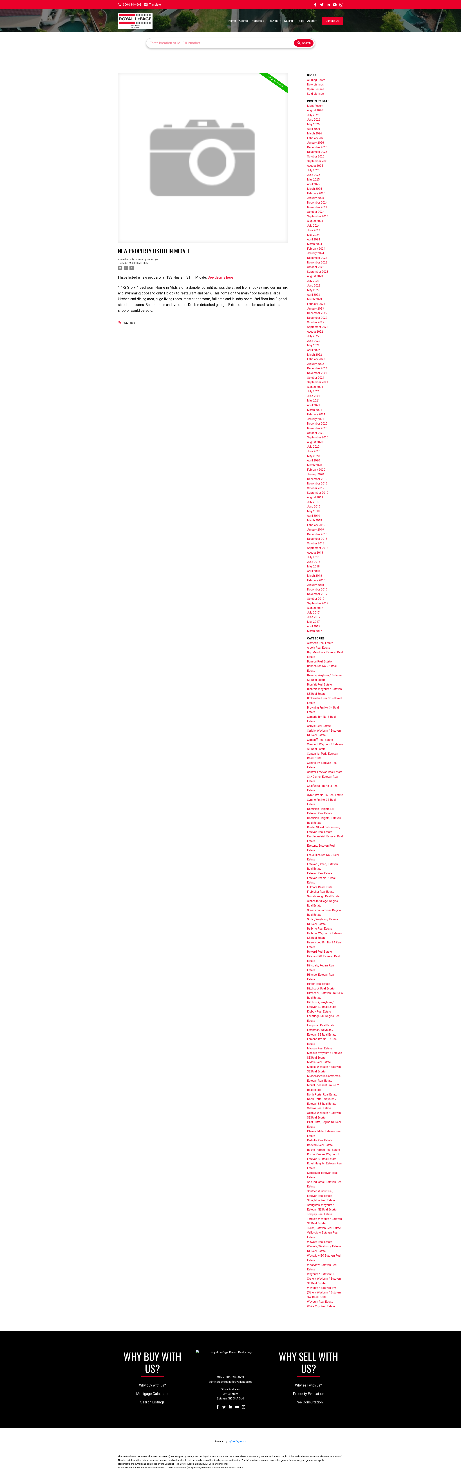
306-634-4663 (132, 4)
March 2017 (314, 631)
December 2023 (317, 258)
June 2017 (313, 617)
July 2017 (313, 612)
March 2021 (314, 410)
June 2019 (313, 506)
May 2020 (313, 456)
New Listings (315, 84)
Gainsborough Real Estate (323, 896)
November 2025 (317, 152)
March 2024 (314, 244)
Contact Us (332, 20)
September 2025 (317, 161)
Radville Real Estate (319, 1140)
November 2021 (317, 373)
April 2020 (313, 460)
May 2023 (313, 290)
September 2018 (317, 548)
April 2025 (313, 184)
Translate (155, 4)
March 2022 (314, 354)
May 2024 (313, 234)
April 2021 (313, 405)
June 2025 (313, 175)
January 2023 (315, 308)
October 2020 (315, 433)
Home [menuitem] (232, 20)
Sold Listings (315, 93)
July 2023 (313, 281)
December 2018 (317, 534)
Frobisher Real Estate (320, 891)
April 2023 (313, 294)
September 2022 (317, 327)
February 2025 (316, 193)
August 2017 (315, 608)
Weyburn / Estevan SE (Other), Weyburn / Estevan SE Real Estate (324, 1278)
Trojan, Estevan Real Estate (324, 1228)
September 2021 (317, 382)
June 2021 (313, 396)
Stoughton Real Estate (321, 1200)
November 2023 (317, 262)
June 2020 (313, 451)
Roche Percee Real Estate (323, 1149)
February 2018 (316, 580)
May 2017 (313, 621)
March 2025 (314, 188)
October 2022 (315, 322)
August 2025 (315, 165)
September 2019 (317, 492)
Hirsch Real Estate (318, 984)
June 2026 (313, 119)
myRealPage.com (237, 1441)
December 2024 (317, 202)
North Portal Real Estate (322, 1094)
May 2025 (313, 179)
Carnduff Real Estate (320, 739)
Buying (274, 20)
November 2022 (317, 317)
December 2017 (317, 589)
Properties (257, 20)
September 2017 (317, 603)
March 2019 (314, 520)
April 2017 (313, 626)
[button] (129, 4)
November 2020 (317, 428)
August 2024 (315, 221)
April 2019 (313, 515)
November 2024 (317, 207)
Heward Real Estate (319, 951)
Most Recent (315, 105)
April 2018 (313, 571)
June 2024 (313, 230)
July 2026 (313, 115)
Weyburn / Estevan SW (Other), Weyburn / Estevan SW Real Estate (324, 1292)
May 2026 (313, 124)
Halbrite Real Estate (319, 928)
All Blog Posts (316, 80)
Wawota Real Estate (319, 1242)
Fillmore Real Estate (319, 887)
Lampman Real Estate (320, 1025)
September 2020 (317, 437)
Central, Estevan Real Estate (324, 772)
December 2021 (317, 368)
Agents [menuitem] (243, 20)
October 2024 (315, 211)
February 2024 (316, 248)
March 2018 (314, 575)
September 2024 (317, 216)
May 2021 (313, 400)
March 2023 (314, 299)
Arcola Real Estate (318, 647)
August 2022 (315, 331)
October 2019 (315, 488)
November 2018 (317, 538)
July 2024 (313, 225)
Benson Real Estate (319, 661)
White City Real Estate (321, 1306)
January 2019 (315, 529)
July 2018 (313, 557)
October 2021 (315, 377)
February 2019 (316, 525)
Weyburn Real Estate (320, 1301)
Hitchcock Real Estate (321, 988)
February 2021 (316, 414)
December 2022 (317, 313)
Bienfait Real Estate (319, 684)
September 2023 (317, 271)
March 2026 (314, 133)
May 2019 (313, 511)
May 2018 (313, 566)
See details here (220, 277)
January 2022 (315, 364)
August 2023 (315, 276)
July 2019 (313, 502)
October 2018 (315, 543)
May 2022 (313, 345)
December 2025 (317, 147)
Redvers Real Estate (320, 1145)
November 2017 (317, 594)
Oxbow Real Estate (319, 1108)
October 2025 (315, 156)
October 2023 (315, 267)
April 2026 (313, 128)
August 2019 (315, 497)
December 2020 (317, 423)
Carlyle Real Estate (319, 726)
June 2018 (313, 561)
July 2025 (313, 170)
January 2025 (315, 198)
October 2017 (315, 598)
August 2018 (315, 552)
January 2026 (315, 142)
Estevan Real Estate (319, 873)
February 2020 (316, 469)
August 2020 (315, 442)
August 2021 (315, 387)
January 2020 (315, 474)
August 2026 (315, 110)
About (311, 20)
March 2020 (314, 465)
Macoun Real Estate (319, 1048)
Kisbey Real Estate (319, 1011)
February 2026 (316, 138)
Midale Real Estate (138, 263)
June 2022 (313, 340)
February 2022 (316, 359)
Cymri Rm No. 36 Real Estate (325, 795)
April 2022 (313, 350)
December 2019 (317, 479)
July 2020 (313, 446)
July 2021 (313, 391)
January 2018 (315, 585)
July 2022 (313, 336)
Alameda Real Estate (320, 643)
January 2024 (315, 253)
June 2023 (313, 285)
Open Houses (315, 89)
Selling (288, 20)
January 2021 (315, 419)
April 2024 (313, 239)
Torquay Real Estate (319, 1214)
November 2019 (317, 483)
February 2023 (316, 304)
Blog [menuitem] (301, 20)
